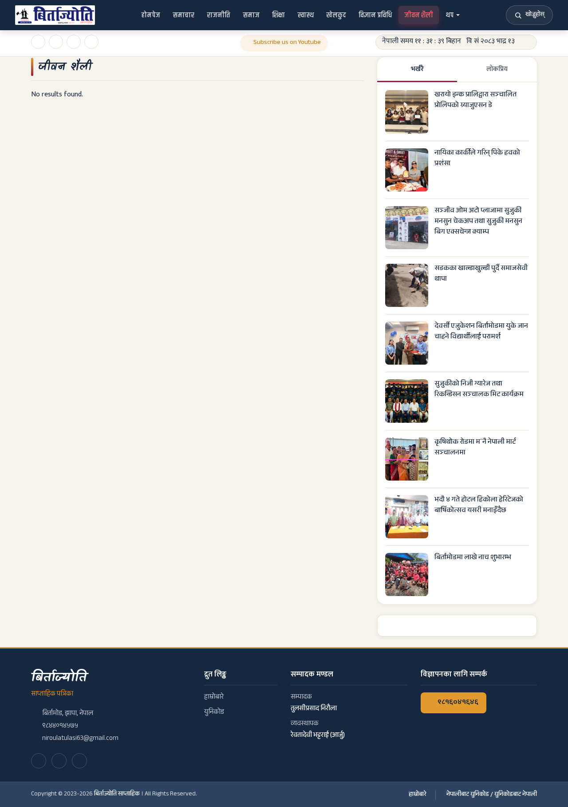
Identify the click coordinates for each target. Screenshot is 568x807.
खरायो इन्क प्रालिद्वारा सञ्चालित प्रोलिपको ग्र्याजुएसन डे (475, 100)
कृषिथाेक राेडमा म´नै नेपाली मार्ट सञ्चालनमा (475, 448)
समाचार (183, 15)
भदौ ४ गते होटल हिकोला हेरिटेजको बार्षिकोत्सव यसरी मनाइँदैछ (478, 505)
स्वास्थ (305, 15)
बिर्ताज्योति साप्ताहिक (117, 794)
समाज (251, 15)
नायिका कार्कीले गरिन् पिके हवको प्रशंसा (477, 158)
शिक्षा (278, 15)
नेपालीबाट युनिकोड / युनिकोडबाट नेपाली (491, 795)
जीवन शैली (418, 15)
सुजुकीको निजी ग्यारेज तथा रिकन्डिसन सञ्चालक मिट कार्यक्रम (479, 389)
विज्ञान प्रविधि (375, 15)
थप (450, 15)
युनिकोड (214, 712)
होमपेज (150, 15)
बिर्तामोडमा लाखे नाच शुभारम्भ (472, 558)
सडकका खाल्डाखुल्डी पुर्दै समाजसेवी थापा (481, 274)
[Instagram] (79, 760)
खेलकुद (336, 15)
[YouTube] (59, 760)
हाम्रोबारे (214, 697)
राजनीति (218, 15)
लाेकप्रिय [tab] (497, 69)
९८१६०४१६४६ (458, 703)
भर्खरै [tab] (417, 69)
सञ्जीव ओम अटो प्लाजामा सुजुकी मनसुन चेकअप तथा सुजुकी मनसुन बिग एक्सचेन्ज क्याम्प (478, 222)
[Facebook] (38, 760)
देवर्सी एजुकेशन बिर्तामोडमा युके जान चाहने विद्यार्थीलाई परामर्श (481, 332)
